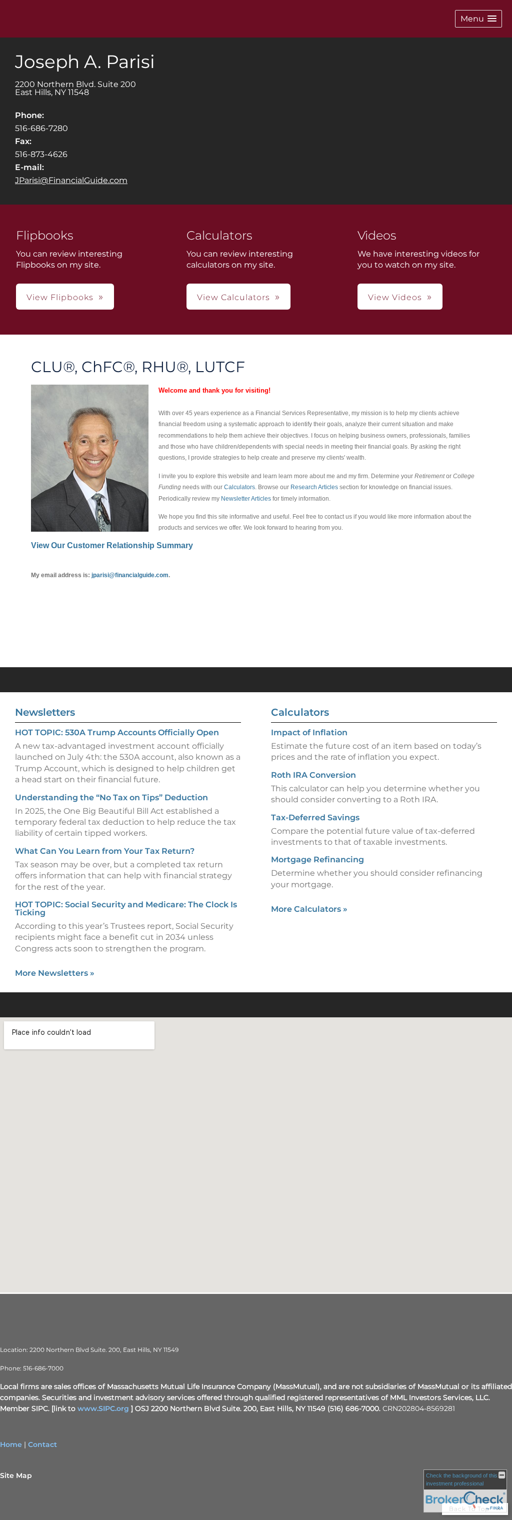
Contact (42, 1444)
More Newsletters (54, 973)
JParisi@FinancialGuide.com (71, 180)
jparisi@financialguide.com (130, 575)
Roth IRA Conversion (313, 775)
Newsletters (45, 712)
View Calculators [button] (233, 297)
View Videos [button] (395, 297)
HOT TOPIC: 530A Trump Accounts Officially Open (117, 732)
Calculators (239, 487)
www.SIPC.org (103, 1408)
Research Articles (314, 487)
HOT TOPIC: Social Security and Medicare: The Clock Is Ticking (126, 908)
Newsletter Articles (246, 498)
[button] (478, 19)
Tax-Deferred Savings (315, 817)
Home (11, 1444)
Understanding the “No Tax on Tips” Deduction (111, 797)
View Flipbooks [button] (60, 297)
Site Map (16, 1475)
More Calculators (309, 909)
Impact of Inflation (309, 732)
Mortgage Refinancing (317, 859)
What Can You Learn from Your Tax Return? (104, 851)
